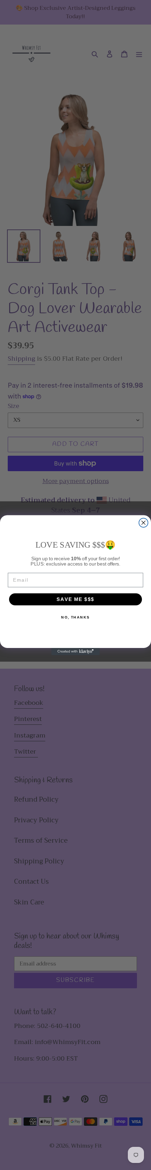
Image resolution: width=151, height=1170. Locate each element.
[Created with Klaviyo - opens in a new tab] (75, 651)
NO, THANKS (75, 617)
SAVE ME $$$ (75, 599)
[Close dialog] (143, 522)
